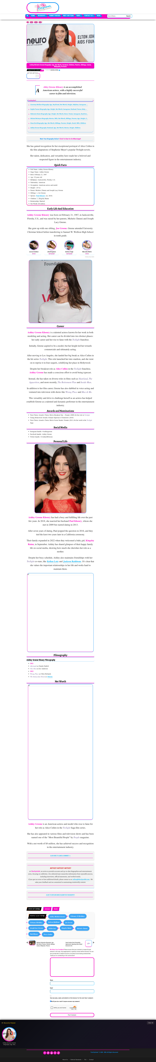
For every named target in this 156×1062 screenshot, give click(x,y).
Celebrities (36, 22)
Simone (50, 676)
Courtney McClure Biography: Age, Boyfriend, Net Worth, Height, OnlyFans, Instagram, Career (59, 105)
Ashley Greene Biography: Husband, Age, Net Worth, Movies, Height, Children (55, 128)
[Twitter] (48, 1052)
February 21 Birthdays (78, 916)
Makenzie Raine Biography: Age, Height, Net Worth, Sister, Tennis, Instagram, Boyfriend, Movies (59, 114)
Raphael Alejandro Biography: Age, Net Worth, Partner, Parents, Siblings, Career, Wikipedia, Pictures (45, 944)
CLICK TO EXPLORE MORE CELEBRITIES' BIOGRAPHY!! (60, 895)
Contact (91, 1059)
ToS (85, 1059)
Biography (41, 15)
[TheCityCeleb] (27, 15)
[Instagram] (55, 1052)
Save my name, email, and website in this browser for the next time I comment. (71, 998)
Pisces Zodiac (48, 934)
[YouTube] (51, 1052)
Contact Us (88, 15)
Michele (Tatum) (82, 928)
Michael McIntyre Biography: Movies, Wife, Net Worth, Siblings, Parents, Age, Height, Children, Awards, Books (59, 118)
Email (51, 988)
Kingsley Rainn (66, 928)
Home (33, 15)
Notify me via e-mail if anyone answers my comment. (65, 1001)
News (78, 15)
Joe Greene (68, 922)
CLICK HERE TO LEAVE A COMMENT (59, 855)
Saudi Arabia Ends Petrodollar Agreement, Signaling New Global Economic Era (73, 944)
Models (56, 909)
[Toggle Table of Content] (36, 76)
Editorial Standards (76, 1059)
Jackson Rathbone (72, 561)
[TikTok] (58, 1052)
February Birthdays (36, 922)
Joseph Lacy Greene (36, 928)
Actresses (40, 22)
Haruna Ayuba (54, 70)
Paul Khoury (40, 195)
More (98, 15)
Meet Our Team (68, 15)
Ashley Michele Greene (57, 916)
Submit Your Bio (54, 15)
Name (51, 980)
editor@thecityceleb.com (81, 879)
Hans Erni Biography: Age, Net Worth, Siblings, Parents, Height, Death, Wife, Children (58, 123)
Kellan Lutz (52, 561)
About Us (65, 1059)
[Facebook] (44, 1052)
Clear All (150, 1023)
